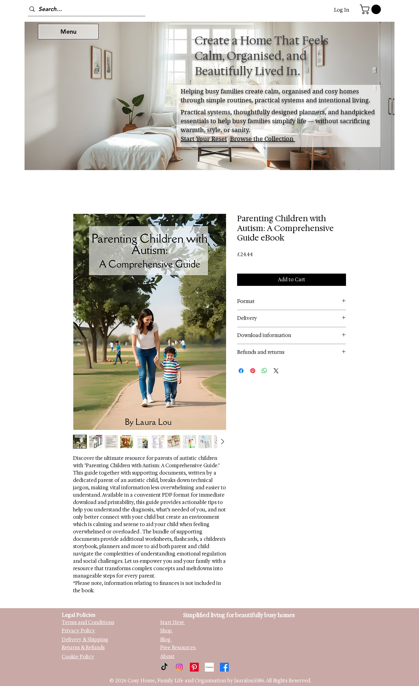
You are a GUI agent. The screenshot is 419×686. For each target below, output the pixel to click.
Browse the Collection (262, 138)
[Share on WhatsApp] (264, 370)
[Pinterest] (194, 667)
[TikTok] (164, 667)
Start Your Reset (204, 138)
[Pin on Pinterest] (252, 370)
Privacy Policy (78, 630)
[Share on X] (276, 370)
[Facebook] (224, 667)
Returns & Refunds (83, 647)
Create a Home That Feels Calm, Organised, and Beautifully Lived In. (262, 56)
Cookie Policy (78, 657)
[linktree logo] (209, 667)
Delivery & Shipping (85, 639)
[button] (371, 9)
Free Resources (178, 647)
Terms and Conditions (88, 622)
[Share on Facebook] (241, 370)
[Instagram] (179, 667)
